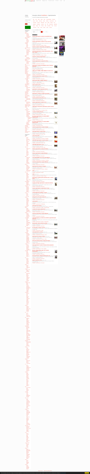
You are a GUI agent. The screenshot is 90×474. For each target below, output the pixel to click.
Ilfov (47, 24)
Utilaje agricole (28, 36)
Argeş (39, 19)
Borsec (27, 284)
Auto (25, 48)
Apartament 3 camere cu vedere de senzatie (40, 93)
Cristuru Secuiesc (27, 286)
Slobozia (27, 309)
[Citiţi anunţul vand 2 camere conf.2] (55, 85)
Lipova (27, 151)
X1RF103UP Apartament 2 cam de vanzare (40, 140)
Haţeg (27, 297)
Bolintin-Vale (28, 269)
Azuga (27, 372)
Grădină (27, 34)
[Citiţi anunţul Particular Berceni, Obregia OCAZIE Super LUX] (55, 256)
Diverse (26, 70)
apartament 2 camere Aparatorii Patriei (40, 89)
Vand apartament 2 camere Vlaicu (38, 131)
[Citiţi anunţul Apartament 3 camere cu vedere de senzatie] (55, 94)
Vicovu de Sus (28, 424)
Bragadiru (27, 318)
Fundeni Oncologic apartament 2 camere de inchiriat (42, 182)
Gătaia (27, 436)
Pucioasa (27, 254)
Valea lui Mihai (28, 179)
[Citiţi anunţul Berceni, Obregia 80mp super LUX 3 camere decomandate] (55, 251)
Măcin (27, 445)
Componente (28, 61)
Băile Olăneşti (28, 450)
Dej (26, 229)
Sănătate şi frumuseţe (26, 126)
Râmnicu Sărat (28, 211)
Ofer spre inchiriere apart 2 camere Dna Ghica (41, 240)
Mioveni (27, 160)
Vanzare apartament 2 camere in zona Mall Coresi (42, 36)
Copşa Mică (28, 401)
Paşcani (27, 314)
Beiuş (27, 173)
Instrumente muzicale (26, 94)
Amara (27, 306)
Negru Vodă (28, 241)
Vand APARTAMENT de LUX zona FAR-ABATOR (41, 157)
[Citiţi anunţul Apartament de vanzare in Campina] (55, 167)
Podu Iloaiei (28, 315)
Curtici (27, 149)
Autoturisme (28, 49)
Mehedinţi (55, 24)
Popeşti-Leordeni (27, 324)
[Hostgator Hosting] (61, 53)
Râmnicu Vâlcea (27, 458)
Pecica (27, 153)
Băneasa (27, 233)
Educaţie (26, 71)
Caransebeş (28, 222)
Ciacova (27, 434)
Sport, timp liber (27, 127)
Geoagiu (27, 296)
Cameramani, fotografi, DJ (30, 118)
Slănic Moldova (28, 170)
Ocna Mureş (28, 143)
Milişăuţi (27, 418)
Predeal (27, 201)
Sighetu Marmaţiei (27, 333)
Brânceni (27, 427)
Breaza (27, 376)
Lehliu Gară (28, 216)
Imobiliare (44, 15)
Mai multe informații (63, 472)
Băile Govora (28, 449)
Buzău (26, 207)
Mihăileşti (27, 271)
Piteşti (27, 161)
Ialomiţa (42, 24)
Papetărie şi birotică (27, 105)
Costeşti (27, 158)
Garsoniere (27, 89)
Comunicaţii (26, 67)
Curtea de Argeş (46, 207)
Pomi (27, 108)
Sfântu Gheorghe (27, 248)
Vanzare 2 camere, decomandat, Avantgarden (41, 46)
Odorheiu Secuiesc (27, 289)
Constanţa (34, 22)
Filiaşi (27, 262)
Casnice (27, 112)
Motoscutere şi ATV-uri (28, 103)
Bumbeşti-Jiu (28, 273)
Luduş (27, 348)
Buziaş (27, 433)
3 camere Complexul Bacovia (37, 111)
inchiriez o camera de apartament (38, 56)
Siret (27, 421)
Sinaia (46, 234)
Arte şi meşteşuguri (27, 47)
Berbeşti (27, 452)
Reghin (27, 351)
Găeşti (27, 252)
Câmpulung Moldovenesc (28, 412)
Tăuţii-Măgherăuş (28, 337)
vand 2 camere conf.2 (36, 84)
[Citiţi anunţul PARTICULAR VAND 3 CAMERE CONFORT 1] (55, 81)
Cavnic (27, 329)
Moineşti (27, 168)
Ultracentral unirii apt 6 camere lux (39, 196)
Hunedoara (38, 24)
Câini (27, 44)
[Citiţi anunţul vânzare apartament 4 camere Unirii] (55, 103)
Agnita (27, 398)
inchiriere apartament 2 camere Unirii (39, 75)
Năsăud (27, 184)
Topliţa (27, 290)
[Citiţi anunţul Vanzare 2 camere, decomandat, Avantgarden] (55, 47)
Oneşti (27, 169)
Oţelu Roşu (27, 224)
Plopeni (27, 381)
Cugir (27, 142)
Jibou (27, 388)
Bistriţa (27, 183)
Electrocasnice (28, 74)
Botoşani (53, 19)
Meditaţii (27, 123)
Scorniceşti (27, 370)
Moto (25, 101)
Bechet (27, 259)
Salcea (27, 420)
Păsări (27, 45)
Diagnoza (27, 52)
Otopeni (27, 321)
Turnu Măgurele (27, 429)
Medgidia (27, 238)
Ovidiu (27, 242)
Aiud (27, 138)
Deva (27, 295)
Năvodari (27, 240)
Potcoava (27, 369)
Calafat (27, 260)
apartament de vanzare (36, 205)
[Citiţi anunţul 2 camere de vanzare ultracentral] (55, 210)
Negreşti (27, 462)
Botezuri (27, 80)
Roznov (27, 362)
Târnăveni (27, 357)
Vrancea (50, 27)
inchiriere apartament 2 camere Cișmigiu (40, 126)
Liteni (27, 417)
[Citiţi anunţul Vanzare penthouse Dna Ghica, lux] (55, 98)
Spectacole (27, 83)
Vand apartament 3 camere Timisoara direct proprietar (43, 244)
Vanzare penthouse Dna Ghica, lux (39, 97)
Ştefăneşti (27, 162)
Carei (27, 393)
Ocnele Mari (28, 456)
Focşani (27, 466)
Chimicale (26, 66)
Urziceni (27, 311)
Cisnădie (27, 400)
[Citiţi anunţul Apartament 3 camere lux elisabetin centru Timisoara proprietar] (55, 66)
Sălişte (27, 406)
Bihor (44, 19)
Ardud (27, 392)
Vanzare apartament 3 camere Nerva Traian (40, 188)
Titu (27, 256)
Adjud (27, 465)
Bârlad (27, 460)
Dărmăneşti (28, 167)
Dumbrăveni (28, 402)
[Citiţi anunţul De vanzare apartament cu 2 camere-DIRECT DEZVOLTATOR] (55, 117)
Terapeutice (28, 124)
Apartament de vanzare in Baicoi (38, 236)
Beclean (27, 182)
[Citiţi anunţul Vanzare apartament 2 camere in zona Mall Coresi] (55, 37)
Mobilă (26, 100)
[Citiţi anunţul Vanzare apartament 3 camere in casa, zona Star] (55, 42)
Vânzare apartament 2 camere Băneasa (39, 153)
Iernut (27, 347)
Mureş (34, 25)
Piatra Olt (27, 368)
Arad (36, 19)
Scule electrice (28, 75)
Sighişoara (27, 354)
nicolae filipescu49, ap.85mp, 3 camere (39, 192)
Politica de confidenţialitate (48, 470)
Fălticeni (27, 414)
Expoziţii (27, 81)
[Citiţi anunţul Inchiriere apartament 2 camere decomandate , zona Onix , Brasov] (55, 52)
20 (43, 31)
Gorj (54, 22)
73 (46, 31)
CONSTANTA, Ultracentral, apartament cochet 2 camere (43, 106)
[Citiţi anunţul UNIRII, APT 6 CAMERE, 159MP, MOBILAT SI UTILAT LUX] (55, 71)
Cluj (25, 226)
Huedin (27, 230)
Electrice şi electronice (26, 73)
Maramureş (51, 24)
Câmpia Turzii (28, 227)
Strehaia (27, 345)
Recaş (27, 439)
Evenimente (26, 78)
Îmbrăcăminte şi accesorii (27, 85)
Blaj (26, 140)
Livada (27, 394)
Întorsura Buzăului (27, 247)
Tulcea (41, 27)
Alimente (26, 38)
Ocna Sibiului (28, 405)
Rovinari (27, 275)
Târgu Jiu (27, 278)
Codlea (27, 198)
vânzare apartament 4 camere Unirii (39, 102)
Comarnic (27, 378)
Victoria (27, 204)
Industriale (26, 92)
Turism (26, 129)
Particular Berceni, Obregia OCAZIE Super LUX (41, 255)
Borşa (27, 328)
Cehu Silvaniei (28, 387)
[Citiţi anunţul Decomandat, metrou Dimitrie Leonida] (55, 224)
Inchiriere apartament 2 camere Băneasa (40, 161)
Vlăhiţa (27, 291)
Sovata (27, 355)
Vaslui (47, 27)
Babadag (27, 443)
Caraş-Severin (27, 217)
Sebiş (27, 155)
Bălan (27, 283)
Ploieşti (27, 380)
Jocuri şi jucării (27, 95)
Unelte (26, 130)
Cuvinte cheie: (27, 17)
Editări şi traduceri (27, 115)
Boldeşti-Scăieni (27, 375)
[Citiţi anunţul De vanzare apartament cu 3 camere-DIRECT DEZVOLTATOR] (55, 122)
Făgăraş (27, 199)
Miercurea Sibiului (27, 404)
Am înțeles (86, 472)
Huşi (27, 461)
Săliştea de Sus (28, 331)
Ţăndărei (27, 310)
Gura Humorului (28, 416)
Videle (27, 430)
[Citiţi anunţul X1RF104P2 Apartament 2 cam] (55, 145)
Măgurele (27, 320)
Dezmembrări (28, 51)
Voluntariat (26, 132)
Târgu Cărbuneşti (28, 277)
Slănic (27, 383)
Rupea (27, 203)
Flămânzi (27, 190)
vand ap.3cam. (35, 201)
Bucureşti (42, 63)
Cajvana (27, 410)
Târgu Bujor (28, 267)
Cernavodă (27, 234)
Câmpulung (28, 157)
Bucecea (27, 187)
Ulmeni (27, 338)
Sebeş (27, 144)
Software (27, 63)
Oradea (27, 176)
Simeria (27, 302)
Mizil (27, 379)
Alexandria (27, 426)
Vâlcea (44, 27)
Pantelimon (28, 322)
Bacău (42, 19)
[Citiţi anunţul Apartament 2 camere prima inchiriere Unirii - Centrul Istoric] (55, 178)
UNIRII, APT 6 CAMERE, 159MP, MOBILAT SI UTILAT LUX (42, 70)
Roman (27, 361)
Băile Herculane (27, 220)
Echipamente (28, 98)
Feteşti (27, 307)
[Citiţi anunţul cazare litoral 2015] (55, 136)
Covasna (38, 22)
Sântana (27, 154)
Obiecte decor (28, 58)
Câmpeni (27, 141)
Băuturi (26, 55)
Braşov (42, 45)
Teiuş (27, 145)
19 (41, 31)
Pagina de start (40, 470)
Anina (27, 218)
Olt (39, 25)
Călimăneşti (28, 454)
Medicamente (28, 99)
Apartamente (38, 45)
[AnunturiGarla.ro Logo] (29, 1)
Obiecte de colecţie (27, 104)
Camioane (27, 50)
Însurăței (27, 196)
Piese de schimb (27, 53)
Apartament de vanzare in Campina (39, 166)
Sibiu (52, 25)
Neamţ (37, 25)
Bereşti (27, 265)
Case (27, 88)
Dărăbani (27, 188)
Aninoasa (27, 293)
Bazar (26, 56)
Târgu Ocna (28, 171)
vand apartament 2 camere (37, 231)
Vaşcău (27, 180)
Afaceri (26, 32)
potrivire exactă (28, 22)
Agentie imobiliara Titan (37, 260)
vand (33, 170)
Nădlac (27, 152)
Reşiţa (27, 225)
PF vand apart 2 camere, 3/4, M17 (38, 227)
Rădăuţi (27, 419)
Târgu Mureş (28, 356)
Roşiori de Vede (28, 428)
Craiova (27, 261)
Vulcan (27, 304)
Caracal (27, 365)
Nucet (27, 175)
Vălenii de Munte (27, 385)
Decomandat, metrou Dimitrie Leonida (39, 223)
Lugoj (27, 438)
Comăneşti (27, 166)
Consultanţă (28, 113)
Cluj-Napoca (28, 228)
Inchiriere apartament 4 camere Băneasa (40, 213)
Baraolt (27, 244)
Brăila (26, 192)
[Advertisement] (45, 9)
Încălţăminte (26, 91)
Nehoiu (27, 209)
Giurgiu (51, 22)
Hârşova (27, 236)
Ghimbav (27, 200)
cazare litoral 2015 (35, 135)
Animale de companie (26, 43)
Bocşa (27, 221)
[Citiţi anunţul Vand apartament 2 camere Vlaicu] (55, 132)
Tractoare (27, 35)
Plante (26, 107)
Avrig (27, 399)
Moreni (27, 253)
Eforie (46, 110)
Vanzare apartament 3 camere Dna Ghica (40, 60)
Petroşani (27, 301)
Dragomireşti (28, 330)
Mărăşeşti (27, 467)
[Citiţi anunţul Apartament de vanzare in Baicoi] (55, 237)
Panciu (27, 468)
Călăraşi (26, 212)
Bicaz (27, 359)
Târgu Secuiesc (28, 249)
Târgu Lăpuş (28, 335)
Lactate (27, 41)
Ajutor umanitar (27, 37)
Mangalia (46, 138)
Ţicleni (27, 279)
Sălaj (45, 25)
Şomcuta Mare (28, 334)
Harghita (34, 24)
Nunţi (27, 82)
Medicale (26, 97)
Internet (27, 62)
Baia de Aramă (28, 341)
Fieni (27, 251)
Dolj (45, 22)
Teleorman (34, 27)
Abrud (27, 137)
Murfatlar (27, 239)
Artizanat (27, 57)
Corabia (27, 366)
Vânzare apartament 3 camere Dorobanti (40, 148)
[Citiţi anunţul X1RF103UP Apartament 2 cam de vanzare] (55, 141)
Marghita (27, 174)
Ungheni (27, 358)
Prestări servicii (27, 109)
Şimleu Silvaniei (27, 390)
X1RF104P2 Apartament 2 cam (38, 144)
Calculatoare (26, 60)
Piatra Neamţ (28, 360)
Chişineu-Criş (28, 148)
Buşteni (27, 377)
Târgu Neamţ (46, 221)
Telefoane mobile (27, 76)
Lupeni (27, 299)
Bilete (27, 79)
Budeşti (27, 213)
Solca (27, 422)
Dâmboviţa (42, 22)
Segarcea (27, 263)
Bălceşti (27, 451)
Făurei (27, 194)
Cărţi (25, 64)
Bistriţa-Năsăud (48, 19)
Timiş (38, 27)
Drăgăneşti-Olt (28, 367)
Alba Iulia (27, 139)
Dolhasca (27, 413)
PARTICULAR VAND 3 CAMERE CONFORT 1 (40, 80)
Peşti (27, 46)
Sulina (27, 446)
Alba (33, 19)
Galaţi (48, 22)
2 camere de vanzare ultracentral (38, 209)
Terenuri (27, 90)
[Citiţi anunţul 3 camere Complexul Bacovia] (55, 112)
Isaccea (27, 444)
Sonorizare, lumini (29, 121)
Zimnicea (27, 431)
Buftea (27, 319)
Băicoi (46, 239)
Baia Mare (27, 326)
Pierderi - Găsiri (27, 106)
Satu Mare (48, 25)
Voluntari (27, 325)
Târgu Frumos (28, 316)
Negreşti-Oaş (28, 395)
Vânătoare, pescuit (27, 131)
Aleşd (27, 172)
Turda (27, 231)
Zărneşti (27, 205)
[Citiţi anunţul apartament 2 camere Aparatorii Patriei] (55, 90)
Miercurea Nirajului (27, 350)
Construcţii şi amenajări (27, 69)
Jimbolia (45, 248)
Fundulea (27, 215)
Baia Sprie (27, 327)
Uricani (27, 303)
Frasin (27, 415)
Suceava (55, 25)
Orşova (27, 344)
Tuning (27, 54)
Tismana (27, 280)
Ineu (27, 150)
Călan (27, 294)
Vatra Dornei (28, 423)
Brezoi (27, 453)
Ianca (27, 195)
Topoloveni (28, 163)
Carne (27, 39)
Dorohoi (27, 189)
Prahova (42, 25)
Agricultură (26, 33)
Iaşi (45, 24)
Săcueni (27, 177)
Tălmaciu (27, 408)
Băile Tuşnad (28, 282)
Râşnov (27, 202)
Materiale (26, 96)
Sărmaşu (27, 353)
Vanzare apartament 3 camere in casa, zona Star (41, 41)
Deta (27, 435)
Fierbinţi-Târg (28, 308)
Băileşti (27, 258)
